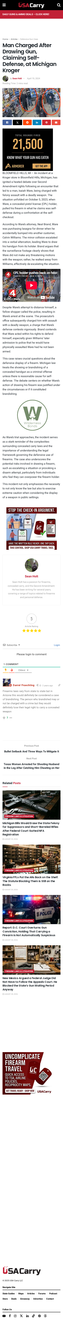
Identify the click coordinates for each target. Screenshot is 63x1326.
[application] (31, 415)
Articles (14, 39)
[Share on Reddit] (27, 122)
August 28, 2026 (11, 940)
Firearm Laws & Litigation (19, 816)
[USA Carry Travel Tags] (31, 528)
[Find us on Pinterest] (39, 1316)
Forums (42, 1293)
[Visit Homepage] (31, 5)
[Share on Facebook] (7, 122)
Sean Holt (17, 78)
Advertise (38, 1298)
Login (56, 645)
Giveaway (25, 1298)
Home (5, 39)
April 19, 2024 (33, 78)
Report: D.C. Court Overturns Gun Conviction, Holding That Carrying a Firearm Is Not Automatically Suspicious (29, 931)
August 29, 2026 (11, 839)
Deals (14, 1298)
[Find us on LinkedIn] (27, 1316)
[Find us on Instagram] (15, 1316)
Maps (21, 1293)
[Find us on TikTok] (33, 1316)
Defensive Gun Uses (29, 39)
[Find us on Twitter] (21, 1316)
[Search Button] (58, 5)
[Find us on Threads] (45, 1316)
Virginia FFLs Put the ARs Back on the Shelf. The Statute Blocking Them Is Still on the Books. (30, 881)
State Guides (9, 1293)
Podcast (53, 1293)
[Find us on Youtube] (4, 1316)
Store (5, 1298)
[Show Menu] (4, 5)
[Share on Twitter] (17, 122)
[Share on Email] (56, 122)
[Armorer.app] (28, 149)
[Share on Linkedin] (37, 122)
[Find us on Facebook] (10, 1316)
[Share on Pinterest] (46, 122)
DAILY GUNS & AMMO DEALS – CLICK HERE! (26, 14)
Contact (50, 1298)
